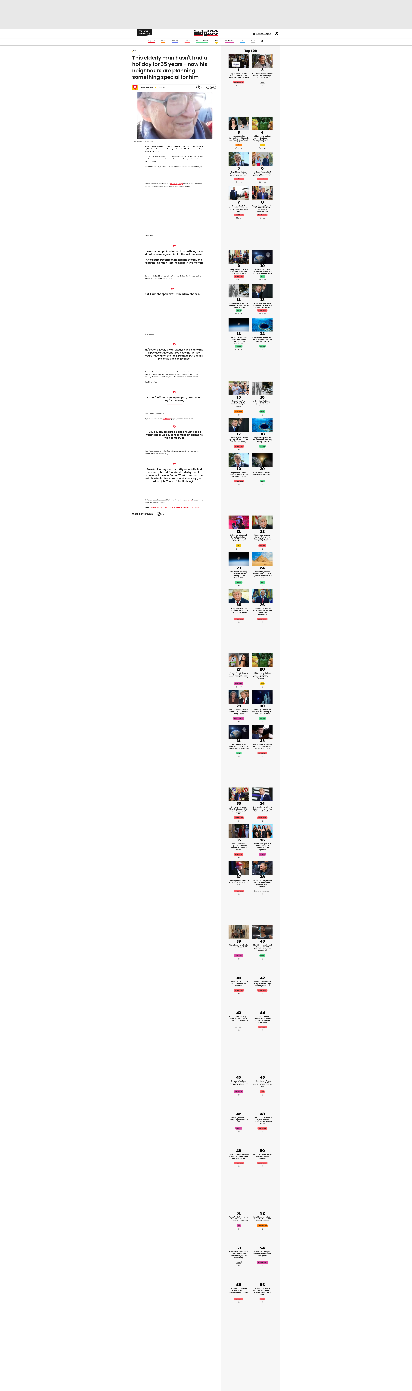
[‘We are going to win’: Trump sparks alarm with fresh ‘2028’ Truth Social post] (239, 867)
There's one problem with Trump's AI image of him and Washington (239, 1156)
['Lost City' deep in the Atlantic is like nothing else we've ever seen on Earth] (262, 697)
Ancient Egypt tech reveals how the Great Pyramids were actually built (262, 575)
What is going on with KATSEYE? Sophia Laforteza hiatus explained (262, 847)
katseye (262, 854)
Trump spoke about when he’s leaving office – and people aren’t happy (239, 810)
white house (262, 1027)
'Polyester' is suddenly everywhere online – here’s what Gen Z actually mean (239, 538)
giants (239, 310)
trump (262, 1299)
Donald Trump (262, 310)
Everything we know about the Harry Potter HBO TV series (239, 1083)
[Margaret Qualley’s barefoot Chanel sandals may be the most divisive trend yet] (239, 123)
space (262, 481)
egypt (262, 582)
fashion (238, 145)
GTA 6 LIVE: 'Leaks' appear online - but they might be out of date (262, 75)
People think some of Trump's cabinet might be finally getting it (262, 984)
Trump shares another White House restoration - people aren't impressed (262, 611)
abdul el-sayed (238, 82)
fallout (239, 1262)
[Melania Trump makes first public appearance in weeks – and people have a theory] (262, 159)
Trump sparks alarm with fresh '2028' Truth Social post (239, 882)
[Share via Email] (214, 87)
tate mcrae (238, 1361)
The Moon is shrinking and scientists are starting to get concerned (238, 340)
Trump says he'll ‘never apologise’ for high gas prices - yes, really (262, 305)
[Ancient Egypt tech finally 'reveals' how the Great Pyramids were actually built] (262, 559)
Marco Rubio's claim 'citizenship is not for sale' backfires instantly (238, 1290)
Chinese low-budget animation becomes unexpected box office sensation (262, 139)
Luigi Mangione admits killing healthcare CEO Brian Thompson (262, 1219)
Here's (189, 500)
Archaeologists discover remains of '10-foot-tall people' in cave (239, 305)
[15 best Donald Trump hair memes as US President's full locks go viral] (262, 1068)
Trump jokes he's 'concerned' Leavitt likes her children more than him (239, 209)
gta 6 (262, 82)
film (262, 145)
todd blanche (262, 1128)
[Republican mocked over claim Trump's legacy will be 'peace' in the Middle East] (239, 159)
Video (242, 41)
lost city (262, 718)
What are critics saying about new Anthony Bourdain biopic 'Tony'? (238, 1219)
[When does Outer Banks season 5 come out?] (239, 932)
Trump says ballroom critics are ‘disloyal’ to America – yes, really (239, 610)
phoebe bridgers (262, 1262)
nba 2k (262, 955)
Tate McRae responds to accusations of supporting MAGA (239, 1355)
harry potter (238, 1091)
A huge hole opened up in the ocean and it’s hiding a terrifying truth (262, 339)
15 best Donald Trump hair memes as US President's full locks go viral (262, 1084)
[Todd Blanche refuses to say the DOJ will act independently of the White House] (262, 1105)
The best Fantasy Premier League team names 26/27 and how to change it (262, 883)
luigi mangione (262, 1225)
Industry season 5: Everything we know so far (239, 1120)
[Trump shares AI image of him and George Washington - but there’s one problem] (239, 1141)
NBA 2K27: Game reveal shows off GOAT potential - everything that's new (262, 948)
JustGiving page (176, 184)
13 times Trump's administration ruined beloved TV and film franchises (262, 1019)
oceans (262, 346)
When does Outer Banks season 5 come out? (238, 946)
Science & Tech (202, 41)
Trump (187, 41)
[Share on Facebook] (207, 87)
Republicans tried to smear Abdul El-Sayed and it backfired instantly (239, 75)
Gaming (175, 41)
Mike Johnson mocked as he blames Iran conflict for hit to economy (262, 746)
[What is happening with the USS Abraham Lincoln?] (262, 1141)
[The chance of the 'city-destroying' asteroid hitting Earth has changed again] (262, 256)
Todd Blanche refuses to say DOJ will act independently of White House (262, 1120)
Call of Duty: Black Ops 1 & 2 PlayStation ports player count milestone (238, 1018)
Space (262, 276)
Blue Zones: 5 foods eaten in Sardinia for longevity (262, 1354)
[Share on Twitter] (211, 87)
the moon (239, 346)
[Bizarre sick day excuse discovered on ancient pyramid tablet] (239, 1375)
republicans (238, 854)
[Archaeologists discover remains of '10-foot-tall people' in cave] (239, 290)
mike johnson (262, 753)
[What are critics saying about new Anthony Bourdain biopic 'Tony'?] (239, 1204)
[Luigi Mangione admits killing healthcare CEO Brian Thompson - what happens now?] (262, 1204)
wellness (262, 1361)
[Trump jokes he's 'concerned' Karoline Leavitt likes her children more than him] (239, 193)
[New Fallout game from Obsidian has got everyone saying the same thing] (239, 1239)
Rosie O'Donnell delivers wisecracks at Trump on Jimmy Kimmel (238, 712)
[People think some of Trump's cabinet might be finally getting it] (262, 969)
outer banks (238, 955)
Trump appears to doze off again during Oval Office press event (238, 271)
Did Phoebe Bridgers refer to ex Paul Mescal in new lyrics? (262, 1254)
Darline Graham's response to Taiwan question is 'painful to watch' (238, 847)
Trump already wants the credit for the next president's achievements (262, 209)
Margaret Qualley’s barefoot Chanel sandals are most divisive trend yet (239, 139)
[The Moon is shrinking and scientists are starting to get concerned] (239, 324)
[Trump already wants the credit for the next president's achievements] (262, 193)
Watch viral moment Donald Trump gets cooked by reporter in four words (262, 538)
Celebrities (229, 41)
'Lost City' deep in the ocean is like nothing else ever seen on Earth (262, 712)
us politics (262, 545)
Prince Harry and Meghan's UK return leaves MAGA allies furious (239, 404)
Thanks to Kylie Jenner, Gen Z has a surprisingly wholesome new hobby (238, 675)
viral (262, 1091)
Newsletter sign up (263, 34)
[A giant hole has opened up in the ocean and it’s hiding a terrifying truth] (262, 324)
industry (238, 1128)
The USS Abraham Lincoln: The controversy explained (262, 1156)
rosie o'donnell (238, 718)
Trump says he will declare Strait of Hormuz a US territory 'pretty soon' (262, 1291)
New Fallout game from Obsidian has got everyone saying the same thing (238, 1255)
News (163, 41)
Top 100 (151, 41)
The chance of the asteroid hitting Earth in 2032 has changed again (262, 271)
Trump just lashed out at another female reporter (239, 984)
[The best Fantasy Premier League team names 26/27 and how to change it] (262, 867)
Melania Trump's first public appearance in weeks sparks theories (262, 174)
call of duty (238, 1027)
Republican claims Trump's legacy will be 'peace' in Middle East (239, 174)
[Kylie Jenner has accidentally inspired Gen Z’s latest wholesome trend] (239, 660)
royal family (238, 411)
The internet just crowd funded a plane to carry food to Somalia (175, 507)
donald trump (239, 179)
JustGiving (167, 419)
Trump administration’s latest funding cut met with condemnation (262, 809)
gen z (238, 545)
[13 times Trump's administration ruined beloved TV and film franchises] (262, 1003)
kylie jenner (238, 683)
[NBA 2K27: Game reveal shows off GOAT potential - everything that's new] (262, 932)
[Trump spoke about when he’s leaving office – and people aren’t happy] (239, 794)
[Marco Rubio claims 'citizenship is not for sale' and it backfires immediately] (239, 1275)
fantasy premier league (262, 891)
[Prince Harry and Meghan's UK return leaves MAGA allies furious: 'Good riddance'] (239, 388)
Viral (216, 41)
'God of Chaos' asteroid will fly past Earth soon (262, 473)
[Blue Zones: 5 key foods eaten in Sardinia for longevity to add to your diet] (262, 1340)
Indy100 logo (206, 33)
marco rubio (238, 1299)
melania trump (262, 179)
